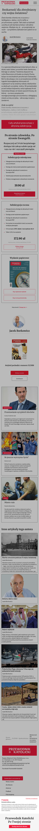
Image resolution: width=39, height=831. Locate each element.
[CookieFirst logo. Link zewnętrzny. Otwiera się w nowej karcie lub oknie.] (4, 800)
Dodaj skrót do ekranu (19, 826)
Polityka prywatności (32, 798)
